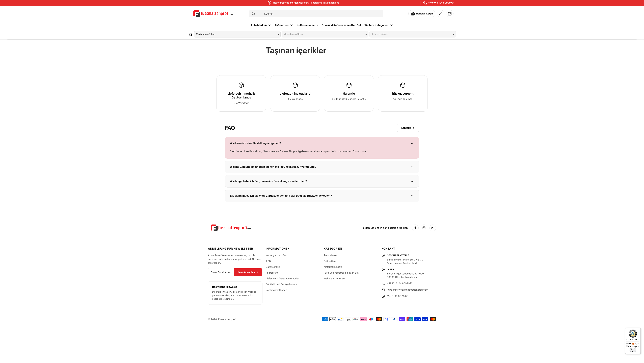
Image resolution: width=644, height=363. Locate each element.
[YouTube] (432, 228)
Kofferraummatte (307, 25)
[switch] (633, 350)
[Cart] (449, 13)
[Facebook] (415, 228)
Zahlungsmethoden (276, 290)
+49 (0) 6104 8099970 (440, 2)
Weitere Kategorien (376, 25)
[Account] (440, 13)
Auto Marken (259, 25)
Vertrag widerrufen (276, 255)
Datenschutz (273, 266)
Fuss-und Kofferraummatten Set (341, 25)
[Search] (253, 14)
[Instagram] (424, 228)
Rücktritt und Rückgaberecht (282, 284)
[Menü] (639, 330)
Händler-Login (424, 13)
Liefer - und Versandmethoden (282, 278)
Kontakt (406, 127)
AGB (268, 261)
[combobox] (319, 13)
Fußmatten (281, 25)
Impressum (272, 272)
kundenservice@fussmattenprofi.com (407, 289)
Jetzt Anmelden (246, 272)
